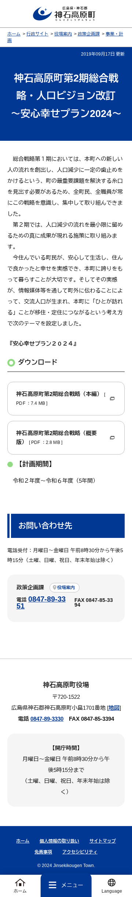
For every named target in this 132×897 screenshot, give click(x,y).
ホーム (14, 34)
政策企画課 (89, 34)
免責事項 (43, 852)
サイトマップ (102, 841)
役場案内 (63, 34)
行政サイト (37, 34)
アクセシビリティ (80, 852)
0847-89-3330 (46, 719)
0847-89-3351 (41, 602)
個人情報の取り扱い (59, 841)
